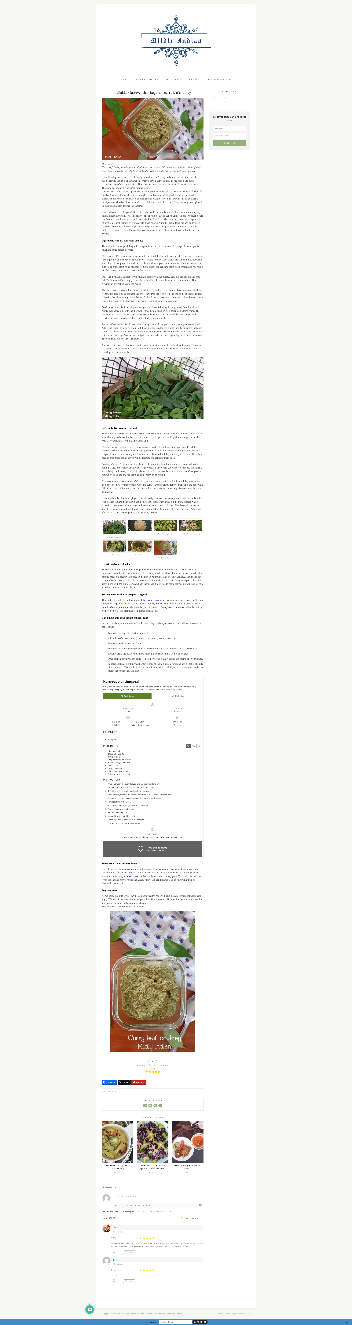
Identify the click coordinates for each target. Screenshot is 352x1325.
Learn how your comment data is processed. (153, 1211)
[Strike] (127, 1205)
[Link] (147, 1205)
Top (247, 1314)
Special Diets (172, 79)
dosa (112, 607)
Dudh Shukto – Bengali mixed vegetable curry (117, 1167)
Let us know (151, 850)
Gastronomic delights (145, 79)
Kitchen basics (194, 79)
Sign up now (150, 1322)
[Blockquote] (139, 1205)
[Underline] (124, 1205)
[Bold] (116, 1205)
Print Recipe (129, 696)
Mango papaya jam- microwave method (187, 1167)
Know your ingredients (219, 79)
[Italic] (120, 1205)
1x (188, 746)
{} (150, 1205)
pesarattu (123, 607)
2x (193, 746)
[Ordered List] (131, 1205)
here (155, 1314)
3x (199, 746)
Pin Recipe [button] (179, 696)
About (124, 79)
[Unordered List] (135, 1205)
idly (107, 607)
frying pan (112, 739)
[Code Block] (143, 1205)
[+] (154, 1205)
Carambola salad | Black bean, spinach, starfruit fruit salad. (153, 1167)
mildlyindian (110, 1092)
